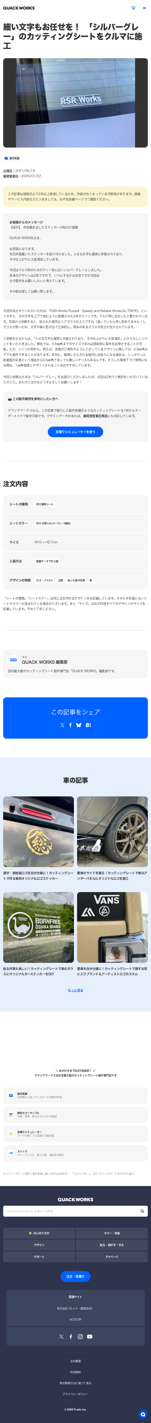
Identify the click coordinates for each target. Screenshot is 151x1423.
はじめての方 (41, 1233)
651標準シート (44, 504)
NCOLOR (75, 1319)
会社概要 (75, 1361)
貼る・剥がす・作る (112, 1245)
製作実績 (14, 158)
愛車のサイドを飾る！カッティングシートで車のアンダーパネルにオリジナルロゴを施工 (112, 875)
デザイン (39, 1245)
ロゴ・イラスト (44, 580)
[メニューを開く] (144, 8)
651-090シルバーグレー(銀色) (53, 523)
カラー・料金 (112, 1233)
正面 (60, 580)
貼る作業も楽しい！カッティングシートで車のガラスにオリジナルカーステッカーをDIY (38, 971)
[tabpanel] (75, 103)
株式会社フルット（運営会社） (75, 1308)
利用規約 (75, 1372)
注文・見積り (75, 1276)
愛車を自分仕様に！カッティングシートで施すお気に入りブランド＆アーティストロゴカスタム (112, 971)
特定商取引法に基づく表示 (75, 1383)
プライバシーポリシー (75, 1394)
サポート (39, 1257)
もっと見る (75, 990)
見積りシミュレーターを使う (75, 432)
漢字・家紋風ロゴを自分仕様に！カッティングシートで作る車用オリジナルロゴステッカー (38, 875)
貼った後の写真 (76, 580)
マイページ (111, 1257)
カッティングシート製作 (16, 1173)
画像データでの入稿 (47, 561)
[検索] (142, 1211)
